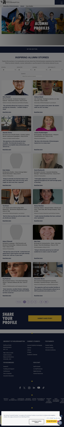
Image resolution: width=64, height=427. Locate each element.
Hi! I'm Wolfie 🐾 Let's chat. (53, 418)
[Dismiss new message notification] (61, 416)
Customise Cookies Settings (36, 421)
